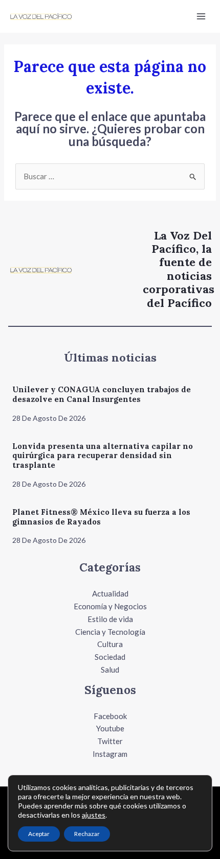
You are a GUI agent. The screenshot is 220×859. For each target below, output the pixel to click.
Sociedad (110, 656)
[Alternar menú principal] (201, 17)
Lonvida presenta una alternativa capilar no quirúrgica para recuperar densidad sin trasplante (102, 455)
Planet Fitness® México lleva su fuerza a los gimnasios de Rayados (101, 517)
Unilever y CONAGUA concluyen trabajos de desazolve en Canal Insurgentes (101, 394)
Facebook (110, 716)
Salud (110, 669)
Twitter (110, 741)
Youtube (110, 728)
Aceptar (39, 834)
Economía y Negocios (110, 606)
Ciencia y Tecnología (110, 631)
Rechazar (87, 834)
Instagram (110, 753)
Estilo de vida (110, 619)
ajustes (93, 814)
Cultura (110, 644)
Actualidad (110, 593)
